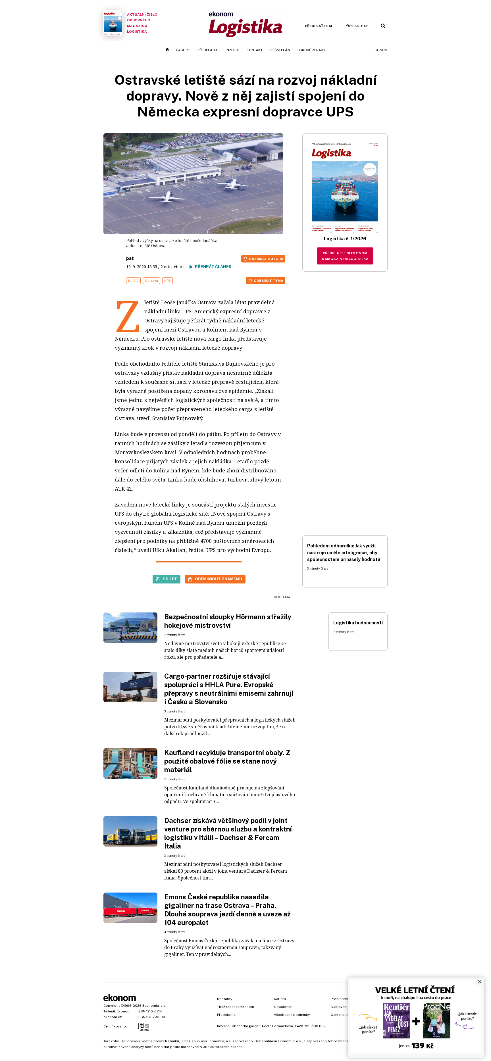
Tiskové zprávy (311, 50)
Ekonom (380, 50)
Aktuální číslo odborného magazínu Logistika (142, 23)
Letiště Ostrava (151, 245)
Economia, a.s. (154, 1006)
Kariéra (280, 999)
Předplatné (208, 50)
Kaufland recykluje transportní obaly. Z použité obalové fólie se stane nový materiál (227, 761)
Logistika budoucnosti (358, 623)
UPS (167, 281)
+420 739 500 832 (310, 1026)
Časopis (183, 50)
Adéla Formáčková (277, 1026)
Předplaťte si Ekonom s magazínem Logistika (345, 256)
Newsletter (283, 1007)
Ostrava (151, 281)
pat (130, 258)
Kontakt (255, 50)
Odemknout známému (218, 579)
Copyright (111, 1006)
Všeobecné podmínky (292, 1015)
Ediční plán (279, 50)
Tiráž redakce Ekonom (235, 1007)
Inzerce (233, 50)
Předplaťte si (318, 26)
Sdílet (170, 579)
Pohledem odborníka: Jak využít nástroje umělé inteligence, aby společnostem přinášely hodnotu (343, 552)
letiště (133, 281)
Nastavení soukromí (347, 1007)
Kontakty (224, 999)
